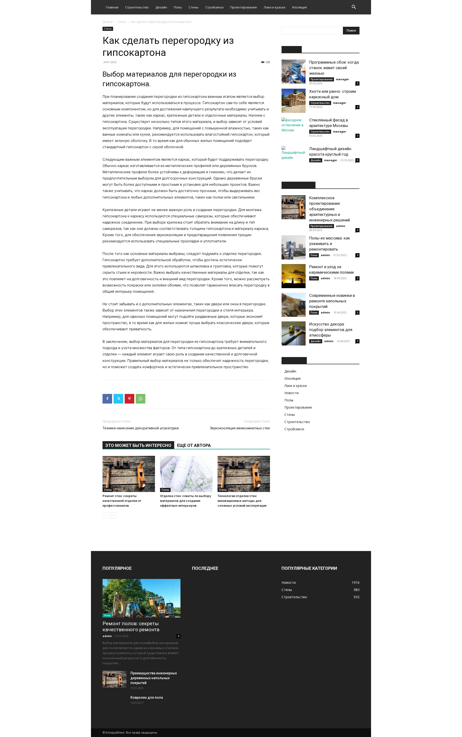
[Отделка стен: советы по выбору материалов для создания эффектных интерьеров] (186, 474)
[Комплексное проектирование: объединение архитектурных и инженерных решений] (294, 207)
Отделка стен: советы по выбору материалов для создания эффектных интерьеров (185, 500)
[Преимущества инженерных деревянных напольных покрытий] (115, 679)
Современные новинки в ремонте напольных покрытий (332, 301)
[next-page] (113, 515)
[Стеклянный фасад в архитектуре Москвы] (294, 129)
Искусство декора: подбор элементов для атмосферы (330, 330)
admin (340, 226)
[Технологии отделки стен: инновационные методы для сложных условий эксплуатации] (244, 474)
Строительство (137, 7)
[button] (353, 7)
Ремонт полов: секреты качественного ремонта (131, 626)
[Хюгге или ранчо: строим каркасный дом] (294, 101)
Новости (291, 393)
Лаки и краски (274, 7)
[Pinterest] (129, 399)
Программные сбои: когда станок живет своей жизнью (334, 68)
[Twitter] (118, 399)
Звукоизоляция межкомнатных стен (240, 428)
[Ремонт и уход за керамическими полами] (294, 276)
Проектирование (243, 7)
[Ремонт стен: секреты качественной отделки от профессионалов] (129, 474)
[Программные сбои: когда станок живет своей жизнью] (294, 72)
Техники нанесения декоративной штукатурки (141, 428)
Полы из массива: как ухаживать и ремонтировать (329, 244)
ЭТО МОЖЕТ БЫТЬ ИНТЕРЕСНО (138, 445)
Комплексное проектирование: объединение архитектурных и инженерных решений (329, 208)
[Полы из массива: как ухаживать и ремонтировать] (294, 247)
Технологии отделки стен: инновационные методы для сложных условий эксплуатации (242, 500)
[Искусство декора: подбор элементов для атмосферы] (294, 333)
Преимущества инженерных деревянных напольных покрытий (153, 678)
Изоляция (299, 7)
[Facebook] (107, 399)
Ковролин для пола (146, 697)
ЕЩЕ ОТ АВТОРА (194, 445)
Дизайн (161, 7)
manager (342, 79)
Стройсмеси (214, 7)
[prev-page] (106, 515)
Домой (108, 22)
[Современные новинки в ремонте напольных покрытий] (294, 305)
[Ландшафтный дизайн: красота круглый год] (294, 158)
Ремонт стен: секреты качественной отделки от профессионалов (122, 500)
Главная (112, 7)
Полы (178, 7)
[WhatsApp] (140, 399)
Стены (194, 7)
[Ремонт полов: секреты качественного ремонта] (141, 598)
